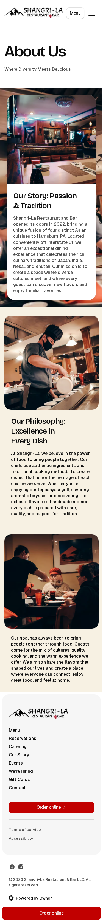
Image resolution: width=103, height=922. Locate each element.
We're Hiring (21, 771)
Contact (17, 788)
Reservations (22, 738)
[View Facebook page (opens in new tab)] (12, 867)
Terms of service (25, 829)
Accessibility (21, 838)
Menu (75, 13)
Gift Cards (19, 779)
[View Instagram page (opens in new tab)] (21, 867)
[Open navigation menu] (91, 13)
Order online (51, 913)
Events (16, 763)
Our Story (19, 755)
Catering (18, 747)
